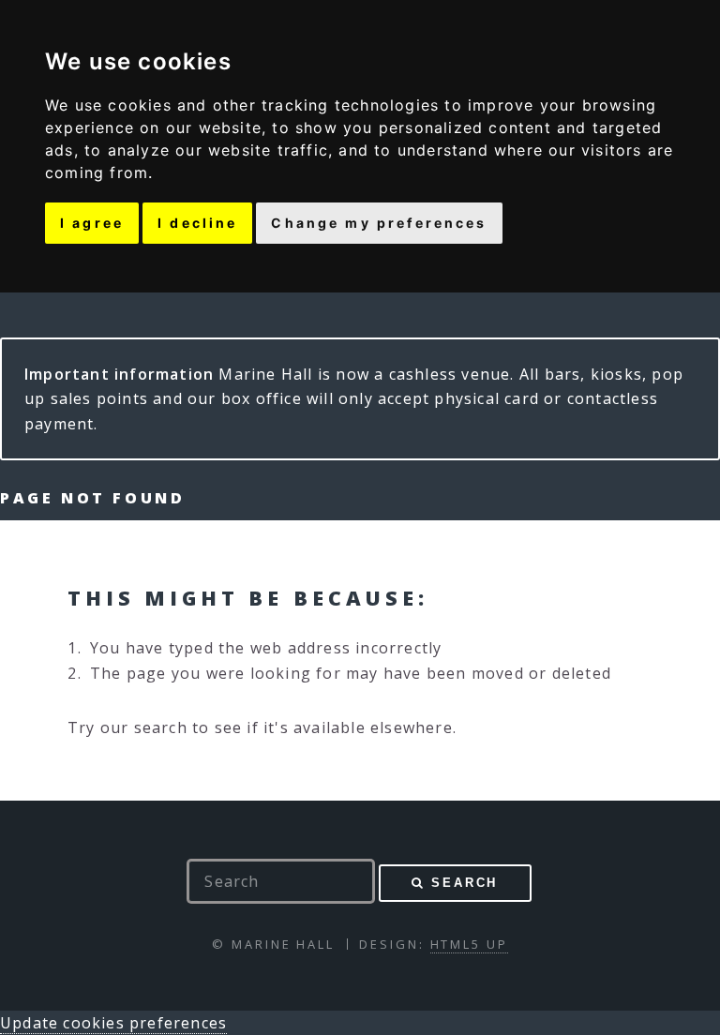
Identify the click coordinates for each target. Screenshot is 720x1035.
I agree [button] (92, 223)
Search (464, 883)
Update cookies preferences (113, 1022)
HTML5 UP (469, 944)
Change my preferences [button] (379, 223)
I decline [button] (197, 223)
